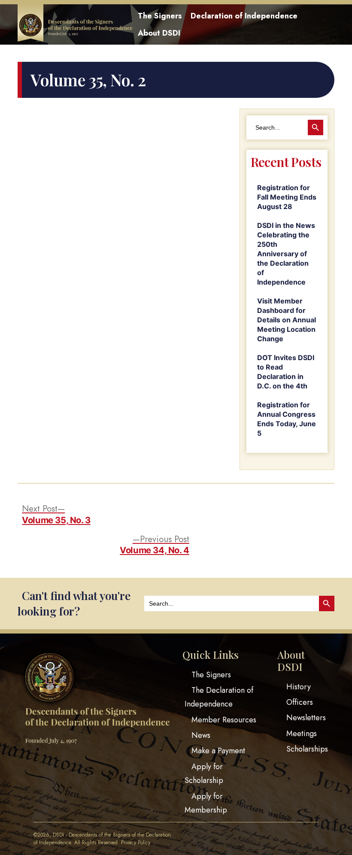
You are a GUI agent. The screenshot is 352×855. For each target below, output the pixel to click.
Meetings (301, 733)
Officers (299, 702)
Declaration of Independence (244, 15)
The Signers (160, 15)
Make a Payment (218, 750)
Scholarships (307, 749)
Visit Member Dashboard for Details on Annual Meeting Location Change (286, 320)
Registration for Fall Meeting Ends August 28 (286, 197)
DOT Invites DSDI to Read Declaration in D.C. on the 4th (285, 371)
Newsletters (306, 717)
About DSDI (159, 33)
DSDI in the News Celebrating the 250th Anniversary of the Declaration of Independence (286, 253)
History (298, 686)
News (200, 735)
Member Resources (223, 719)
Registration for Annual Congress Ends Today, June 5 (286, 418)
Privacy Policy (135, 842)
